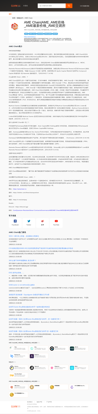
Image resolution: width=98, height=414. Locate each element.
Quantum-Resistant (23, 210)
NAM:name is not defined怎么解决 (22, 285)
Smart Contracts (35, 210)
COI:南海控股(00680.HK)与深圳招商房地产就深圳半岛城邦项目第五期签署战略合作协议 (41, 248)
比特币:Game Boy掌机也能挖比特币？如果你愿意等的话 (29, 307)
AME (51, 210)
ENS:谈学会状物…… (16, 273)
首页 (10, 14)
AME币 (76, 210)
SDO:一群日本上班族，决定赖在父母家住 (24, 236)
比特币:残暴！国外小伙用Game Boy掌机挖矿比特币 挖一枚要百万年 (33, 331)
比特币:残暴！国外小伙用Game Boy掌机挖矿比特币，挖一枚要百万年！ (35, 319)
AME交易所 (70, 210)
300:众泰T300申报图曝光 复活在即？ (22, 260)
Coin (14, 210)
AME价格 (63, 210)
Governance (45, 210)
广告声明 (49, 402)
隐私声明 (39, 402)
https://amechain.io (30, 36)
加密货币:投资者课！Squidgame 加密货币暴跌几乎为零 (29, 294)
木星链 (38, 411)
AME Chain (56, 210)
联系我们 (30, 402)
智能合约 (20, 18)
